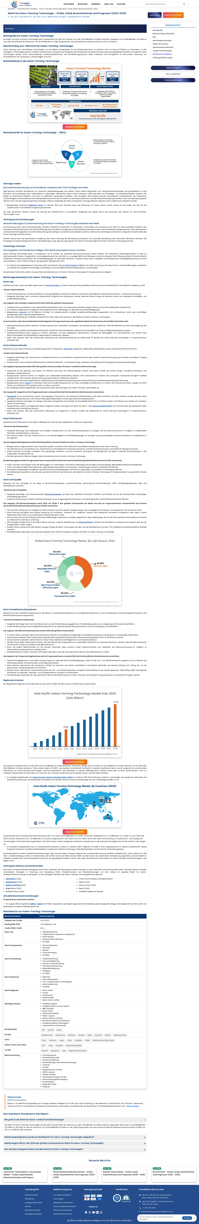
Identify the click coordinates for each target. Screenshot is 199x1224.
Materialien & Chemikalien (63, 1202)
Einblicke (96, 4)
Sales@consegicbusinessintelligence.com (157, 1211)
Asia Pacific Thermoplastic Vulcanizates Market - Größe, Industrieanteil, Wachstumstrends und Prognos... (22, 1173)
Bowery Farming (13, 885)
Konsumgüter (58, 1199)
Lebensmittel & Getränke (62, 1214)
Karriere (28, 1206)
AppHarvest (11, 882)
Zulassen (187, 1218)
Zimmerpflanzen (86, 522)
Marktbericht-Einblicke (162, 54)
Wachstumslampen (53, 494)
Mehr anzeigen (133, 1106)
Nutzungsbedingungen (33, 1214)
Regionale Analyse (160, 44)
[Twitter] (89, 1212)
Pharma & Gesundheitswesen (64, 1206)
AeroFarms (11, 879)
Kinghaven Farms (35, 205)
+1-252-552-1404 (149, 1208)
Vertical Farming (52, 285)
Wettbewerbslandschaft (163, 47)
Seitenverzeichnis (31, 1195)
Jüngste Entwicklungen (162, 51)
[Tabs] (75, 28)
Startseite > (12, 9)
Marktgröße (158, 30)
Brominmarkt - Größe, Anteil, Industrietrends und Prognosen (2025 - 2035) (173, 1171)
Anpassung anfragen (173, 80)
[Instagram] (101, 1212)
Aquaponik (11, 396)
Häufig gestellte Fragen (163, 57)
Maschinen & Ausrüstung (62, 1210)
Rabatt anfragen (173, 68)
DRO (154, 37)
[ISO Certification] (117, 1198)
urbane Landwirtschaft (102, 406)
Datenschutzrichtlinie (32, 1210)
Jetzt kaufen (155, 15)
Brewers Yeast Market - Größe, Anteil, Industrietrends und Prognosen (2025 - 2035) (124, 1171)
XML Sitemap (29, 1199)
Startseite (69, 4)
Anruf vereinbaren (173, 74)
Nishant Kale (14, 1097)
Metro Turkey (37, 904)
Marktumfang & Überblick (163, 33)
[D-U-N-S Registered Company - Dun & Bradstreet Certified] (126, 1198)
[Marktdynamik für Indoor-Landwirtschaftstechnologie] (75, 156)
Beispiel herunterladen (173, 15)
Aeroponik (68, 349)
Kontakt (121, 4)
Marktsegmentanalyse (162, 40)
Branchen (83, 4)
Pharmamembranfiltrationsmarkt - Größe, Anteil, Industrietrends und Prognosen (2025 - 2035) (74, 1173)
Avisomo (23, 312)
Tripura (27, 383)
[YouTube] (93, 1212)
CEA (5, 191)
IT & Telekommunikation (62, 1195)
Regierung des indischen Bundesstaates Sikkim (53, 777)
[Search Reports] (184, 5)
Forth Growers (71, 265)
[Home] (22, 4)
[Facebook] (86, 1212)
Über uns (108, 4)
